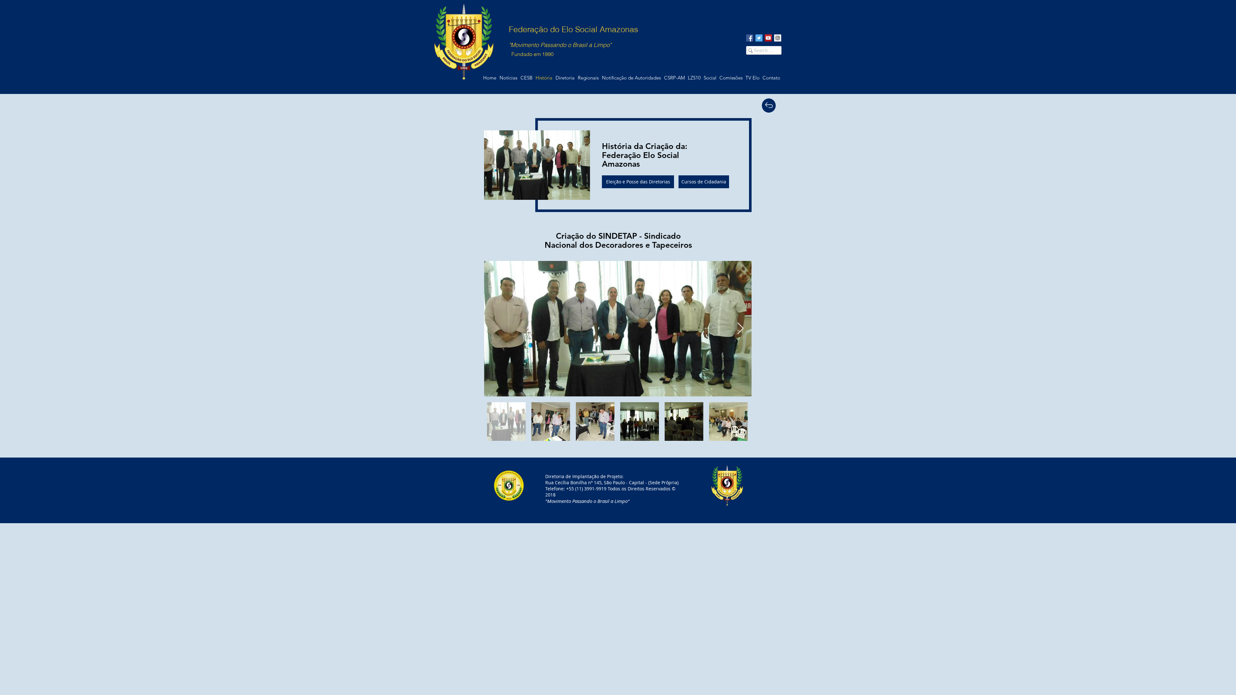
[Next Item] (740, 328)
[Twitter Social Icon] (759, 38)
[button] (771, 78)
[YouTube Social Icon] (768, 38)
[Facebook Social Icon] (749, 38)
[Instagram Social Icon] (777, 38)
